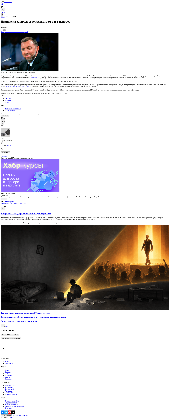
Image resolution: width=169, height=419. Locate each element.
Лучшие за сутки (6, 334)
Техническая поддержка (20, 415)
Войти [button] (3, 12)
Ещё (6, 326)
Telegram (4, 156)
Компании (8, 375)
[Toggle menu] (1, 2)
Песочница (8, 379)
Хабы (6, 373)
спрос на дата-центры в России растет (18, 86)
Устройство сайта (10, 385)
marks (2, 17)
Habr (11, 417)
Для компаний (9, 389)
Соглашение (9, 392)
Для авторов (9, 387)
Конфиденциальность (12, 394)
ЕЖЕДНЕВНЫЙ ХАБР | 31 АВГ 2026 (13, 203)
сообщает (34, 77)
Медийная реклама (11, 403)
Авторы (7, 377)
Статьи (7, 370)
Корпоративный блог (12, 401)
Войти (7, 362)
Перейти (4, 199)
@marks (8, 145)
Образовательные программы (14, 406)
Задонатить (5, 116)
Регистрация (9, 363)
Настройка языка (7, 415)
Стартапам (8, 408)
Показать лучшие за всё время (11, 338)
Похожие (15, 334)
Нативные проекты (11, 404)
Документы (8, 391)
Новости (7, 372)
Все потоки (8, 2)
